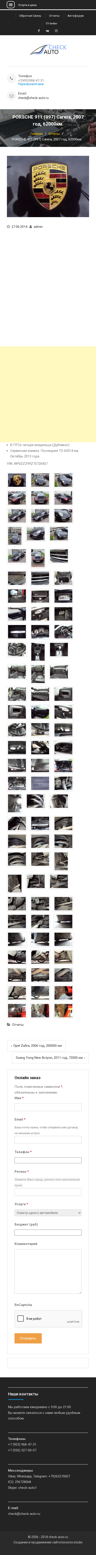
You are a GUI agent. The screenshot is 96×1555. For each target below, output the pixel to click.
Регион (22, 1172)
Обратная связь (30, 15)
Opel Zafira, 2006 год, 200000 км (37, 1046)
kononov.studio (72, 1542)
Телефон (23, 1152)
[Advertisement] (48, 394)
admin (38, 227)
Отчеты (54, 15)
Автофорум (75, 15)
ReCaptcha (23, 1305)
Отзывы (51, 23)
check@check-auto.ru (33, 98)
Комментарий (26, 1244)
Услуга (21, 1204)
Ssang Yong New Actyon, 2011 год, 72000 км (49, 1058)
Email (20, 1119)
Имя (19, 1098)
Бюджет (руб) (26, 1224)
